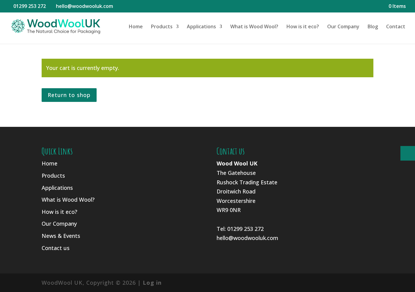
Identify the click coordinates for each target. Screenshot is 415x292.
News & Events (61, 235)
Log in (152, 282)
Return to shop (69, 95)
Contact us (56, 248)
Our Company (343, 27)
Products (162, 27)
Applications (201, 27)
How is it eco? (302, 27)
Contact (395, 27)
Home (136, 27)
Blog (373, 27)
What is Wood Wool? (254, 27)
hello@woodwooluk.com (247, 238)
